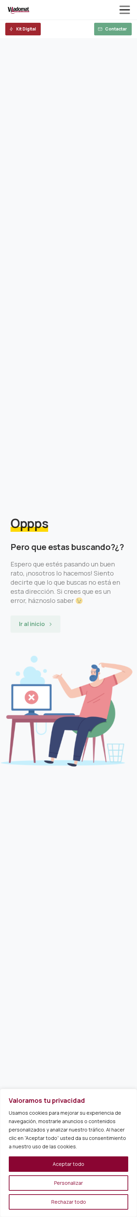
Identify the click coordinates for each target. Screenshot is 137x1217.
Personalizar (68, 1183)
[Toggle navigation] (125, 10)
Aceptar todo (68, 1164)
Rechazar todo (68, 1201)
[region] (68, 1153)
